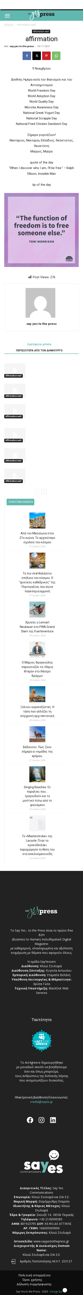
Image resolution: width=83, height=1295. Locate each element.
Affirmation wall (26, 25)
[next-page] (44, 491)
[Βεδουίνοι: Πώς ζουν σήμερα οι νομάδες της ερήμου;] (37, 734)
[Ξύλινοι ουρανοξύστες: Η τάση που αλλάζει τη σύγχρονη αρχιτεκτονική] (37, 694)
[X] (36, 56)
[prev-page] (37, 491)
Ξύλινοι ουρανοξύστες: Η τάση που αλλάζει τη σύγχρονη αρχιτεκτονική (37, 711)
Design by (56, 1291)
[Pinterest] (46, 56)
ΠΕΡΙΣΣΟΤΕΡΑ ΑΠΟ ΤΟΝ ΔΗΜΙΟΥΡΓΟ (39, 350)
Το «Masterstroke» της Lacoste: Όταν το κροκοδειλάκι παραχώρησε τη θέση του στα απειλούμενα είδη (37, 845)
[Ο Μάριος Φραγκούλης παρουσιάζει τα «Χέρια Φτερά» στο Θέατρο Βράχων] (37, 650)
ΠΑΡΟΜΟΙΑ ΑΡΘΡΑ (39, 344)
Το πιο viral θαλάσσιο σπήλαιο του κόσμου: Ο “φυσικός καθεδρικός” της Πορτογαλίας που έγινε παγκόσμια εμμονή (37, 582)
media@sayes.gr (41, 1102)
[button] (7, 16)
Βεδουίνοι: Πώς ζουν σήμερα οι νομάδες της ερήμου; (37, 751)
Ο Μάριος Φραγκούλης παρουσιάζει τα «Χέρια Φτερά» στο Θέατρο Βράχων (37, 669)
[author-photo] (41, 317)
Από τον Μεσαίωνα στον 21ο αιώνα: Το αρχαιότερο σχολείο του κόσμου (37, 538)
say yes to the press (22, 46)
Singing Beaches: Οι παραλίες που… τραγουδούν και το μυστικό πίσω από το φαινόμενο (37, 796)
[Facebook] (27, 56)
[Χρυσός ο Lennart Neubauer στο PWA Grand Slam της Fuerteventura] (37, 610)
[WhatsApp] (56, 56)
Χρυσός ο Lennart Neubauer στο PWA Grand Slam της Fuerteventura (37, 627)
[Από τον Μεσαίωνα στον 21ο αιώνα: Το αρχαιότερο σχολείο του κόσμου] (37, 521)
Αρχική (8, 25)
